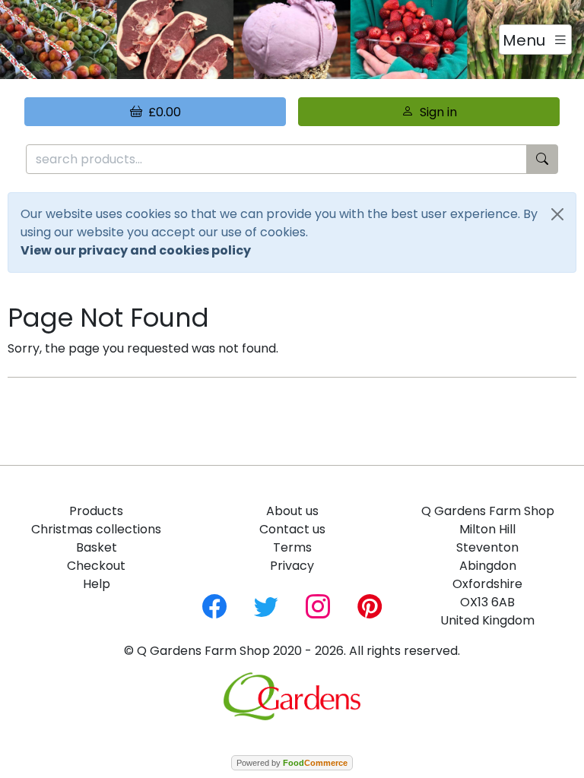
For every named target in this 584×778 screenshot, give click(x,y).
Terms (292, 547)
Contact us (292, 529)
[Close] (557, 214)
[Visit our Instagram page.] (318, 605)
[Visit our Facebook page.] (214, 605)
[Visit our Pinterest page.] (369, 605)
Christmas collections (96, 529)
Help (96, 584)
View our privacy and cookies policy (136, 250)
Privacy (292, 565)
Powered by (292, 762)
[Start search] (542, 159)
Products (96, 511)
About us (292, 511)
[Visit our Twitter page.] (266, 605)
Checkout (96, 565)
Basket (96, 547)
